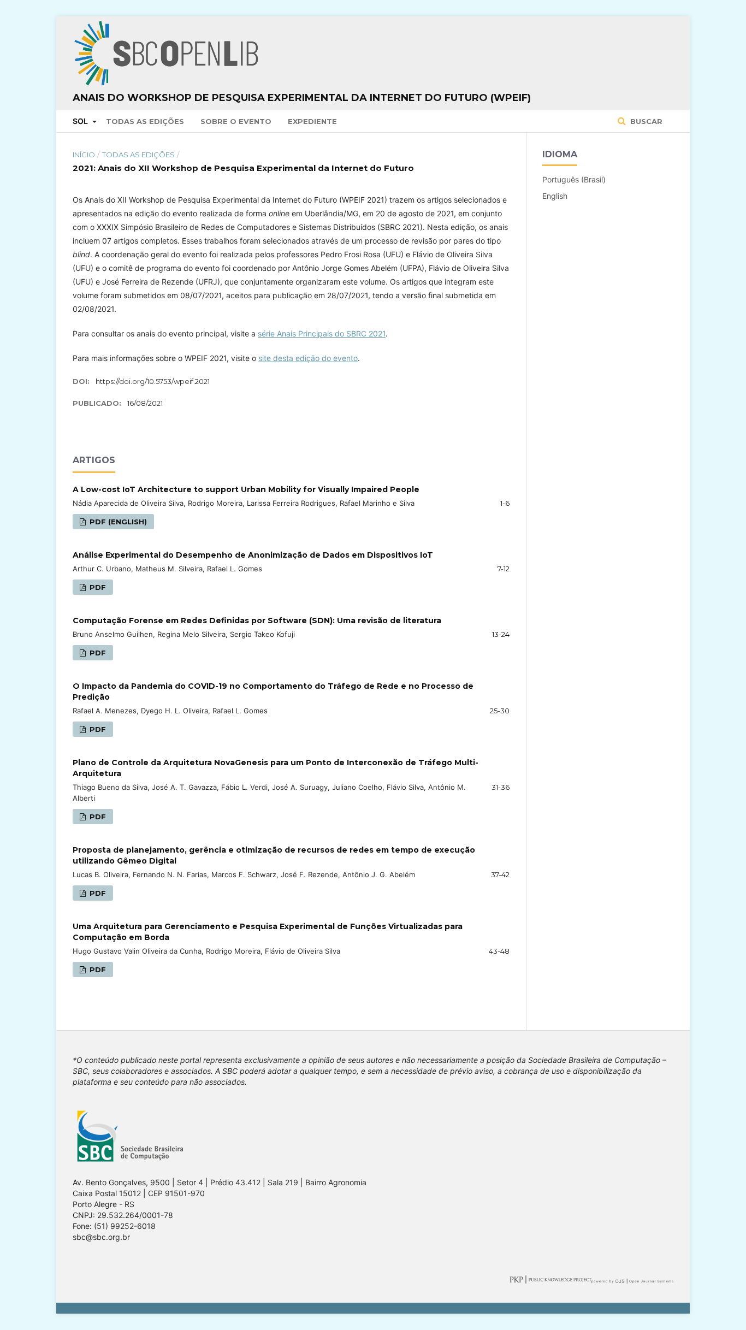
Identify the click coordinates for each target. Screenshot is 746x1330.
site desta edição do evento (308, 358)
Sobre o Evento (235, 121)
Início (84, 154)
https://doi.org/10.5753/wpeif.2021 (153, 381)
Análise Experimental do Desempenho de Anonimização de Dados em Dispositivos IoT (253, 555)
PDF (96, 587)
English (554, 195)
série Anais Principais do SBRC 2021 (322, 333)
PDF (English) (117, 521)
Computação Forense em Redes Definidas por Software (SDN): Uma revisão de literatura (257, 620)
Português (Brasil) (574, 179)
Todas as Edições (145, 121)
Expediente (312, 121)
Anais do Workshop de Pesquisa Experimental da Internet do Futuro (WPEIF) (302, 98)
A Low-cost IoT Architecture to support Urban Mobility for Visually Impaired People (246, 489)
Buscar (645, 121)
